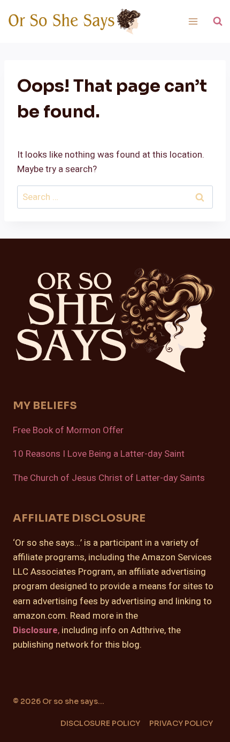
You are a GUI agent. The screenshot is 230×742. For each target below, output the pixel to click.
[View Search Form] (217, 21)
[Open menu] (193, 21)
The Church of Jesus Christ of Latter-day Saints (109, 478)
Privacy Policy (181, 723)
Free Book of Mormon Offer (68, 430)
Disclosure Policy (100, 723)
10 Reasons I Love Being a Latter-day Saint (99, 454)
